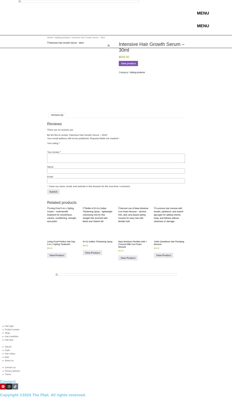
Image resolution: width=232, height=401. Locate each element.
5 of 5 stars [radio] (62, 146)
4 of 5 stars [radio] (59, 146)
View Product (56, 255)
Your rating (53, 143)
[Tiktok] (15, 386)
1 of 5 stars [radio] (48, 146)
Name (50, 167)
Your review (54, 152)
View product (128, 63)
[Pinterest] (3, 386)
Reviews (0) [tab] (57, 115)
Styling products (137, 72)
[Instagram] (9, 386)
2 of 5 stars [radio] (52, 146)
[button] (109, 46)
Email (50, 177)
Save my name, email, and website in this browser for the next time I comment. (89, 186)
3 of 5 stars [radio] (55, 146)
